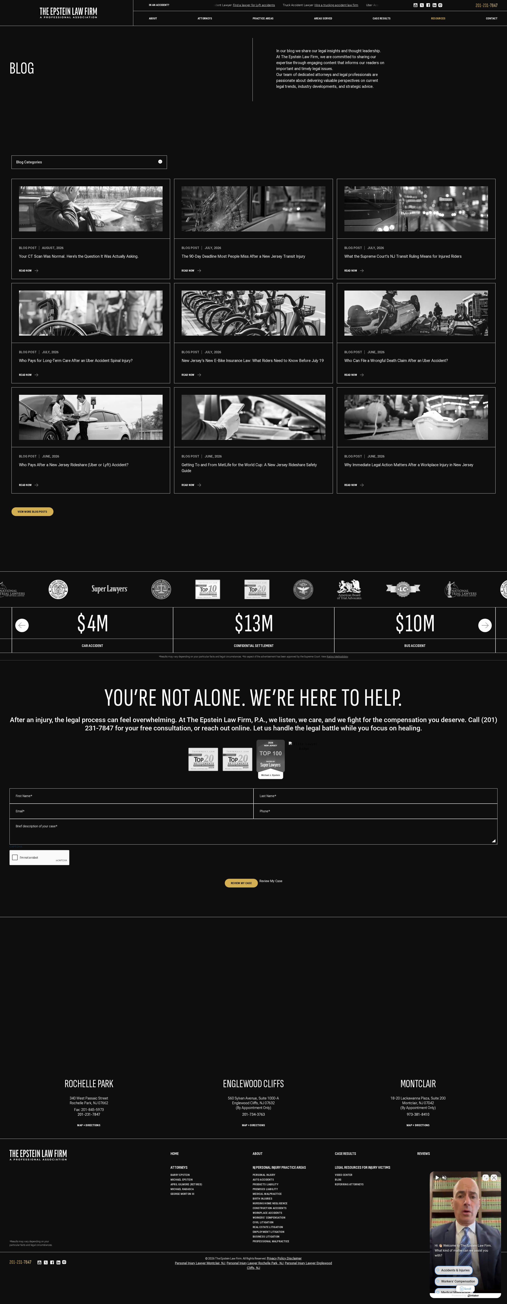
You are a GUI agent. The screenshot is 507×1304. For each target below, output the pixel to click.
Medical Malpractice (267, 1193)
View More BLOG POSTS (32, 511)
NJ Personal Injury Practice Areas (279, 1167)
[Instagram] (440, 5)
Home (175, 1153)
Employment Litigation (268, 1231)
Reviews (423, 1153)
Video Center (343, 1174)
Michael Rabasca (182, 1189)
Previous (22, 625)
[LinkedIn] (434, 5)
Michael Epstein (182, 1179)
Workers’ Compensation (269, 1217)
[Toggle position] (485, 1177)
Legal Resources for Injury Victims (362, 1167)
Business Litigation (266, 1236)
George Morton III (182, 1193)
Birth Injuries (262, 1198)
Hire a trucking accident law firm (315, 5)
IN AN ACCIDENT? (159, 5)
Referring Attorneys (349, 1184)
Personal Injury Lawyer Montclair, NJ (200, 1263)
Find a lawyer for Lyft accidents (233, 5)
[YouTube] (415, 5)
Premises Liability (265, 1189)
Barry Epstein (180, 1174)
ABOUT (258, 1153)
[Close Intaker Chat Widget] (494, 1177)
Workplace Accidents (267, 1212)
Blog (338, 1179)
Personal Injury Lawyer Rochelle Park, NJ (255, 1263)
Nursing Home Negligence (270, 1203)
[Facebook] (428, 5)
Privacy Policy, (277, 1258)
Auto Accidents (263, 1179)
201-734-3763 (253, 1114)
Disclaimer (294, 1258)
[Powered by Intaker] (473, 1296)
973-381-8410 (418, 1114)
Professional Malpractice (271, 1241)
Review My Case (241, 883)
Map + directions (253, 1125)
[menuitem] (153, 18)
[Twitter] (421, 5)
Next (485, 625)
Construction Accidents (270, 1208)
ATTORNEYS (179, 1167)
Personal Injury (264, 1174)
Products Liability (265, 1184)
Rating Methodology (337, 656)
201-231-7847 (89, 1114)
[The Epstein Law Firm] (68, 13)
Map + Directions (88, 1125)
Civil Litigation (263, 1222)
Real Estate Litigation (268, 1227)
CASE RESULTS (345, 1153)
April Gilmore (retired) (186, 1184)
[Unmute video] (437, 1177)
